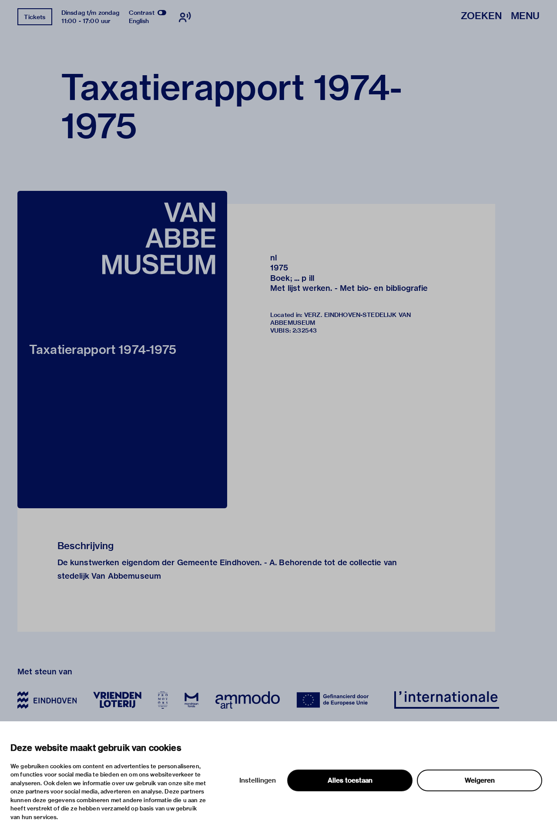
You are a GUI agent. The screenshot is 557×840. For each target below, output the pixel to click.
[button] (122, 349)
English (139, 21)
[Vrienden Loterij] (117, 700)
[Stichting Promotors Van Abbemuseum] (163, 700)
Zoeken (481, 16)
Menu (525, 16)
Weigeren (480, 780)
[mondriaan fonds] (191, 700)
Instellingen (257, 780)
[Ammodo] (247, 700)
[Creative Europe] (337, 700)
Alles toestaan (350, 780)
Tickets (34, 17)
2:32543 (304, 330)
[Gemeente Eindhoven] (47, 700)
